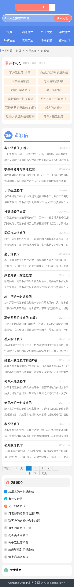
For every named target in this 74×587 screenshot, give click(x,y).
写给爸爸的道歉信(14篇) (20, 107)
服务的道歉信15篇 (19, 527)
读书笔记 (46, 40)
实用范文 (27, 40)
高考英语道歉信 (18, 535)
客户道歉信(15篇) (20, 72)
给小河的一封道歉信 (53, 98)
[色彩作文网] (37, 7)
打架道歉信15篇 (54, 81)
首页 (9, 32)
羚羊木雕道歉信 (54, 116)
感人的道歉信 (53, 107)
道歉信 (45, 50)
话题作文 (27, 32)
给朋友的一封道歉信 (21, 491)
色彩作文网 (33, 582)
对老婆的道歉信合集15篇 (24, 513)
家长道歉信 (15, 498)
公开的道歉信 (16, 506)
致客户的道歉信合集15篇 (24, 520)
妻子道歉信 (53, 90)
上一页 (19, 468)
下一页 (32, 473)
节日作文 (46, 32)
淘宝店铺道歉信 (18, 557)
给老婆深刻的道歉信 (21, 549)
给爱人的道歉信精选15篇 (20, 117)
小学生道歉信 (20, 81)
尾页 (44, 473)
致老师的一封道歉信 (20, 98)
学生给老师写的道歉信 (53, 72)
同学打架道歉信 (20, 90)
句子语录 (9, 40)
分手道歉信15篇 (18, 542)
